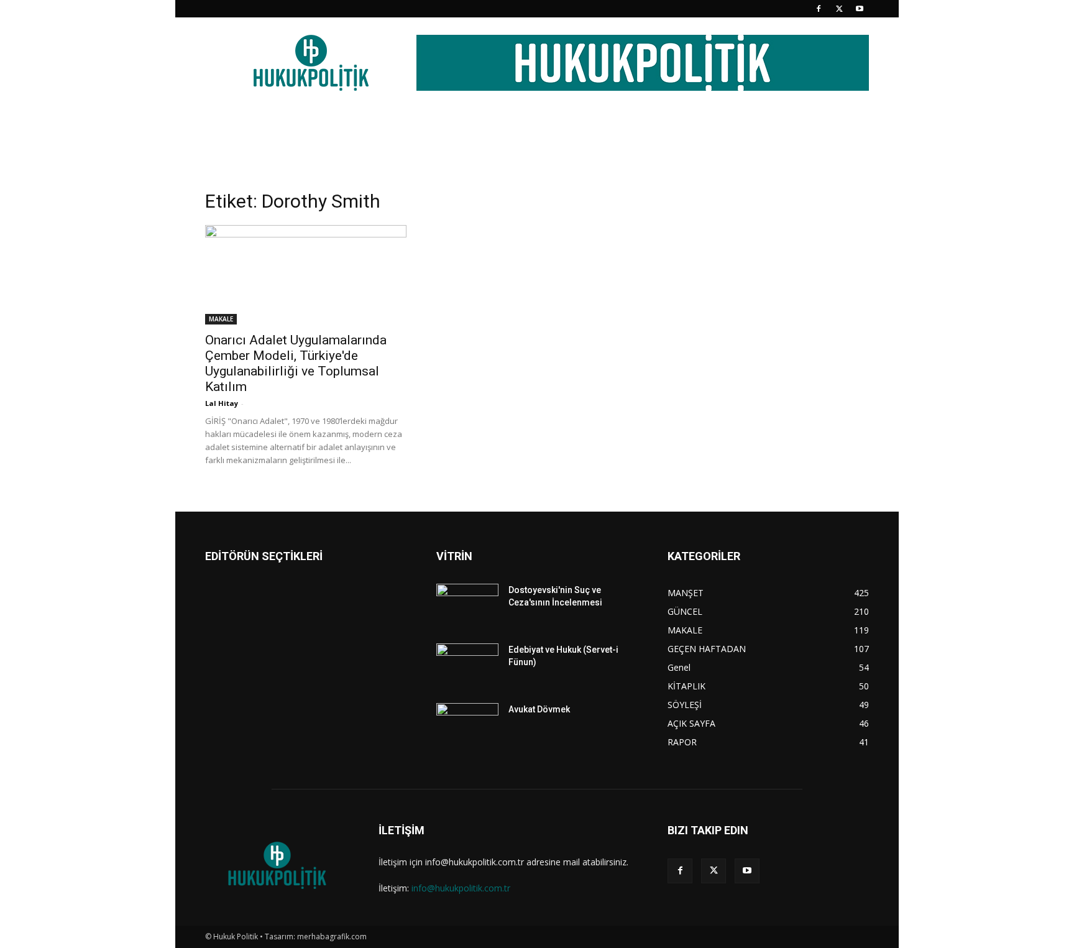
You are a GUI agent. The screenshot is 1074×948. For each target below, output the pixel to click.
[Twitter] (839, 8)
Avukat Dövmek (539, 709)
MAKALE (221, 319)
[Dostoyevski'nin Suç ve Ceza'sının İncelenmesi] (467, 605)
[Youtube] (859, 8)
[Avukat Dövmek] (467, 725)
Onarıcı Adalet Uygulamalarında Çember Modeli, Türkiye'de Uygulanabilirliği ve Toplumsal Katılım (296, 363)
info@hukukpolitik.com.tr (460, 888)
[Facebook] (818, 8)
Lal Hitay (221, 403)
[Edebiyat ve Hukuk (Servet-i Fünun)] (467, 665)
